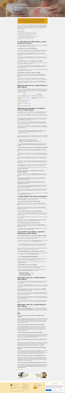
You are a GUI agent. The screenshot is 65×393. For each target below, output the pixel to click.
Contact (35, 387)
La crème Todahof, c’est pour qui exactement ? (24, 35)
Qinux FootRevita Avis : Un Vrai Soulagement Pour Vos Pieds (26, 375)
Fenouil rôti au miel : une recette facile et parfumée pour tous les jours (38, 375)
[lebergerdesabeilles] (13, 1)
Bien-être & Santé (20, 369)
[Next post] (46, 375)
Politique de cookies (52, 391)
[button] (63, 383)
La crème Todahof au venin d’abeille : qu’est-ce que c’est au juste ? (27, 32)
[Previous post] (19, 375)
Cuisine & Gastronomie (25, 388)
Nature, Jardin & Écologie (26, 386)
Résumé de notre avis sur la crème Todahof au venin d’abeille (26, 33)
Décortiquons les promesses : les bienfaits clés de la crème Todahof (27, 34)
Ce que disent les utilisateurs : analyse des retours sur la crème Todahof (28, 36)
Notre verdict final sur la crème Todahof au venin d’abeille (26, 37)
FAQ (19, 39)
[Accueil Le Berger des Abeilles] (15, 384)
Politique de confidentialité (57, 391)
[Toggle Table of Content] (37, 31)
